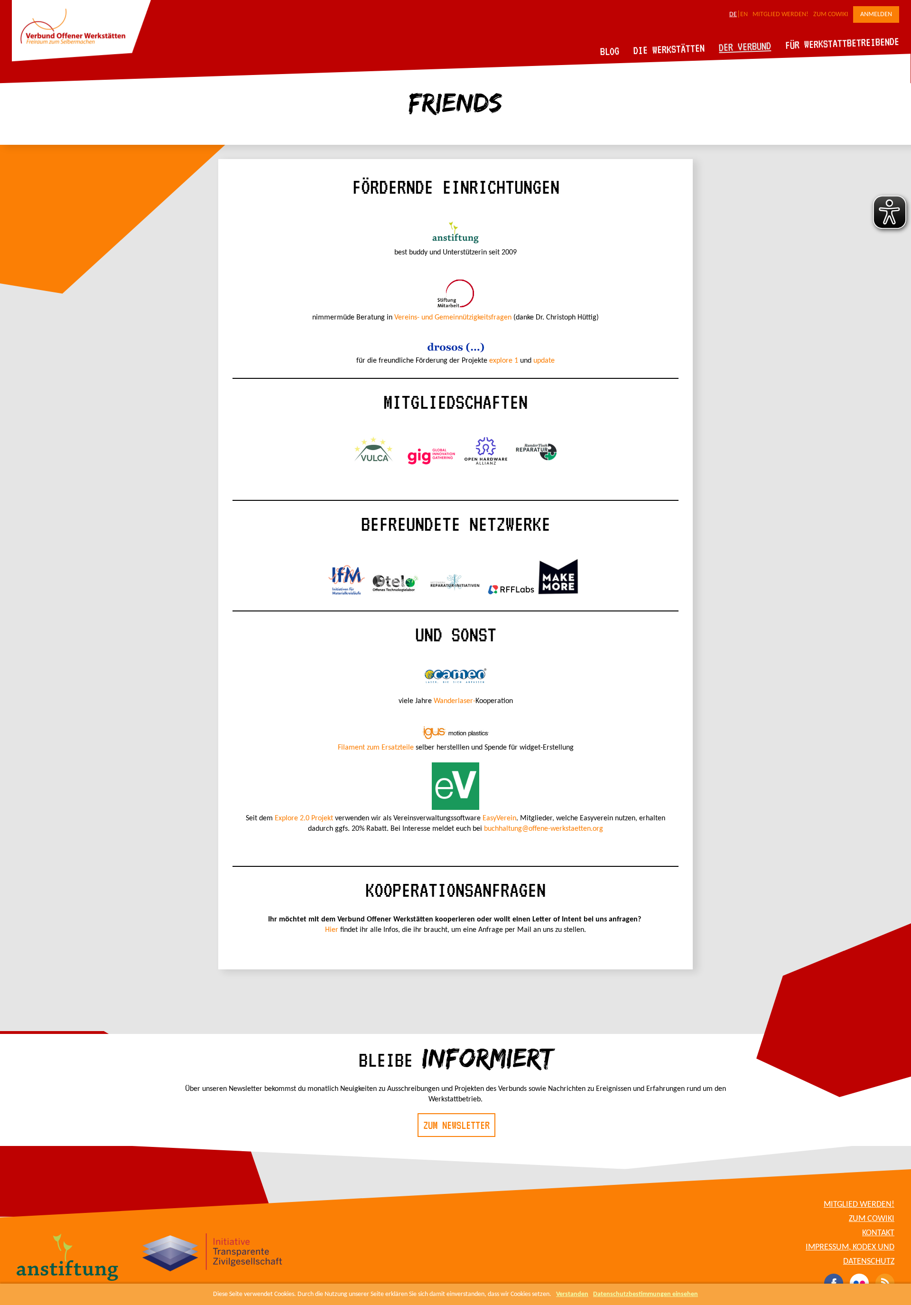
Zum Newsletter (456, 1125)
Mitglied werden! (781, 14)
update (544, 361)
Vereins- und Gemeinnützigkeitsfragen (452, 317)
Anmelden (876, 14)
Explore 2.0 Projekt (304, 818)
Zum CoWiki (830, 14)
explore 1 (503, 361)
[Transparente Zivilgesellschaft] (212, 1253)
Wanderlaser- (454, 701)
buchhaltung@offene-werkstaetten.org (543, 829)
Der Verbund (745, 46)
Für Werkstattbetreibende (842, 43)
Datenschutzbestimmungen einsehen (645, 1294)
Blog (610, 51)
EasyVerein (499, 818)
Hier (331, 930)
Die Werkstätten (669, 49)
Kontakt (878, 1233)
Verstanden (572, 1294)
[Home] (81, 60)
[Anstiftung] (68, 1258)
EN (744, 14)
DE (733, 14)
